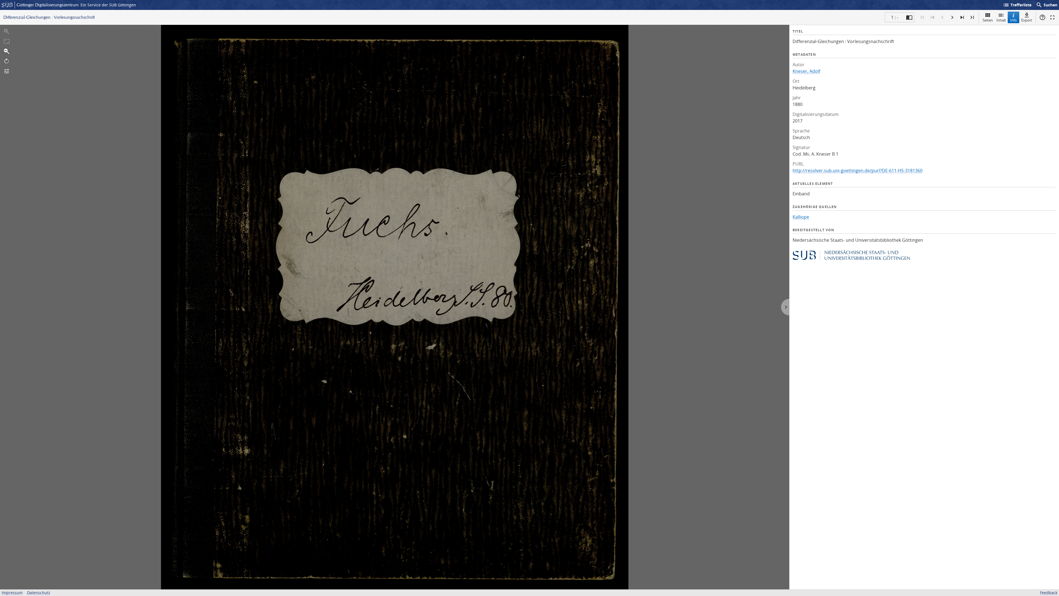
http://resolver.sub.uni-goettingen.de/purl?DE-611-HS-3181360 (857, 170)
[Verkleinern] (7, 51)
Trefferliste (1017, 5)
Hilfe (1042, 17)
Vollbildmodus (1052, 17)
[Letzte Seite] (972, 17)
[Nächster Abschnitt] (962, 17)
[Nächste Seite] (952, 17)
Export (1026, 20)
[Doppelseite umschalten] (909, 17)
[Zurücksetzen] (7, 41)
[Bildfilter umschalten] (7, 71)
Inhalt (1001, 20)
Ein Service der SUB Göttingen (108, 4)
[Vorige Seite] (942, 17)
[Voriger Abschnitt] (932, 17)
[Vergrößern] (7, 31)
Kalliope (801, 217)
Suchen (1046, 5)
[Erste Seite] (922, 17)
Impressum (12, 592)
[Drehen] (7, 61)
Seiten (988, 20)
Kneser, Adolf (806, 71)
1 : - (894, 17)
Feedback (1048, 592)
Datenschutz (38, 592)
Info (1013, 20)
